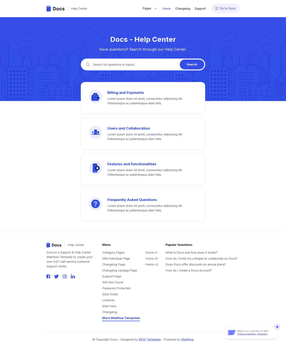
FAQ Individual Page (116, 258)
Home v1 (151, 252)
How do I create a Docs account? (189, 270)
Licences (108, 300)
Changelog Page (113, 264)
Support (200, 8)
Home (166, 8)
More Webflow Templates (121, 318)
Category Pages (113, 252)
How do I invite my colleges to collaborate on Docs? (201, 258)
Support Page (111, 276)
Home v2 (151, 258)
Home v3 (151, 264)
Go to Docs (225, 8)
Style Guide (110, 294)
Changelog (182, 8)
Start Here (109, 306)
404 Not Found (112, 282)
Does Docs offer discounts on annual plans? (196, 264)
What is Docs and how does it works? (191, 252)
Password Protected (116, 288)
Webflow (187, 339)
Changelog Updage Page (119, 270)
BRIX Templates (150, 339)
